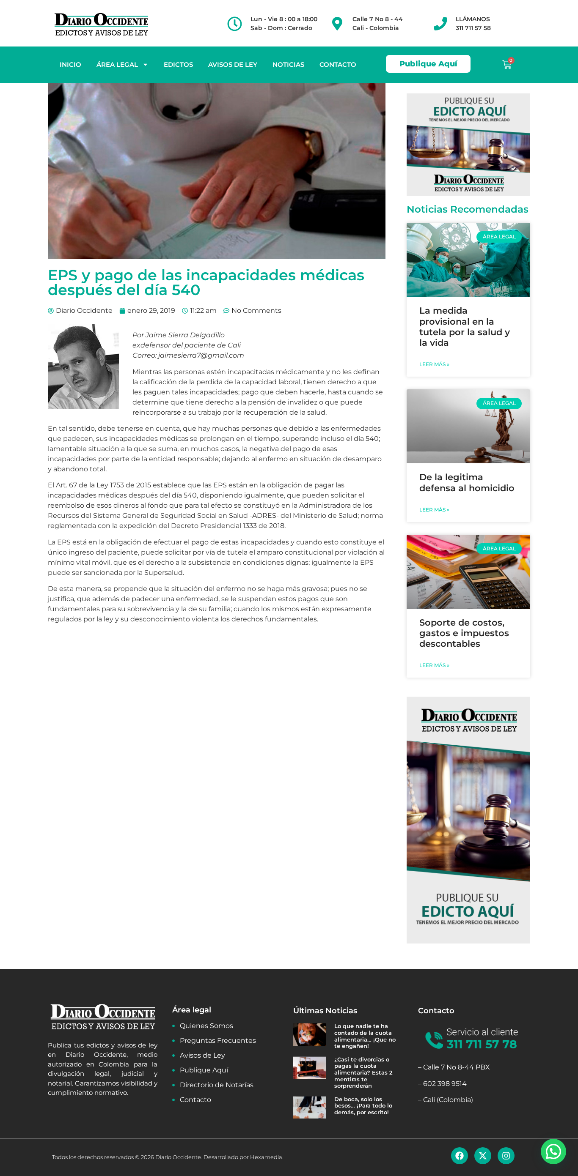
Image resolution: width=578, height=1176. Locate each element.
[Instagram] (506, 1155)
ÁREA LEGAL (117, 64)
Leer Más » (434, 364)
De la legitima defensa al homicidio (467, 482)
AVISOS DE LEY (232, 64)
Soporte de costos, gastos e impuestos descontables (464, 633)
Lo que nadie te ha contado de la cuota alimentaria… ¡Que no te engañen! (365, 1036)
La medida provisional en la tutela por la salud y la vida (464, 326)
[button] (553, 1151)
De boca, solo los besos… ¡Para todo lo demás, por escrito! (363, 1106)
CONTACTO (337, 64)
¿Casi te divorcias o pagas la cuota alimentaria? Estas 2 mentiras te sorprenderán (363, 1072)
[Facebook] (459, 1155)
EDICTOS (178, 64)
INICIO (70, 64)
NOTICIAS (288, 64)
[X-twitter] (482, 1155)
